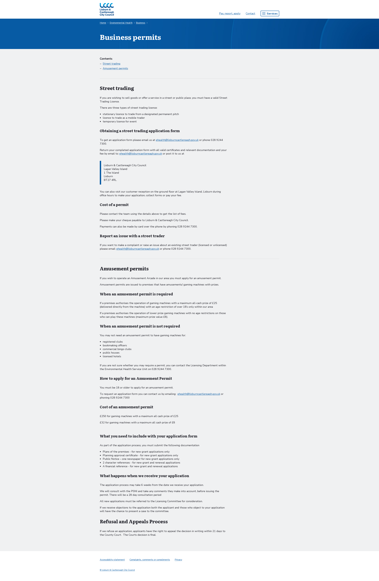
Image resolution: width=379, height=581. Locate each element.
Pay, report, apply (229, 13)
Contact (250, 13)
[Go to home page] (107, 9)
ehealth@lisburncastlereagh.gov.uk (177, 140)
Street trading (111, 63)
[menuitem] (229, 13)
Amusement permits (115, 68)
